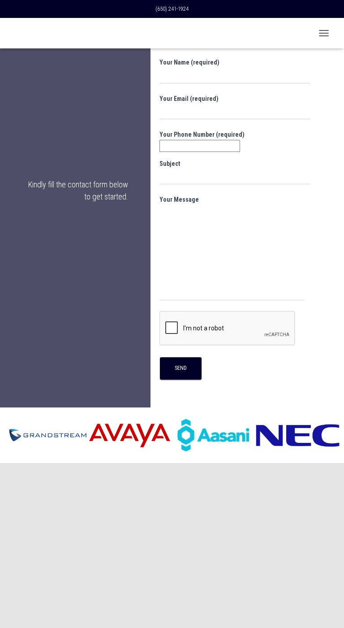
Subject (169, 163)
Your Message (179, 199)
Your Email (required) (189, 98)
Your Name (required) (189, 62)
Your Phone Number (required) (202, 134)
